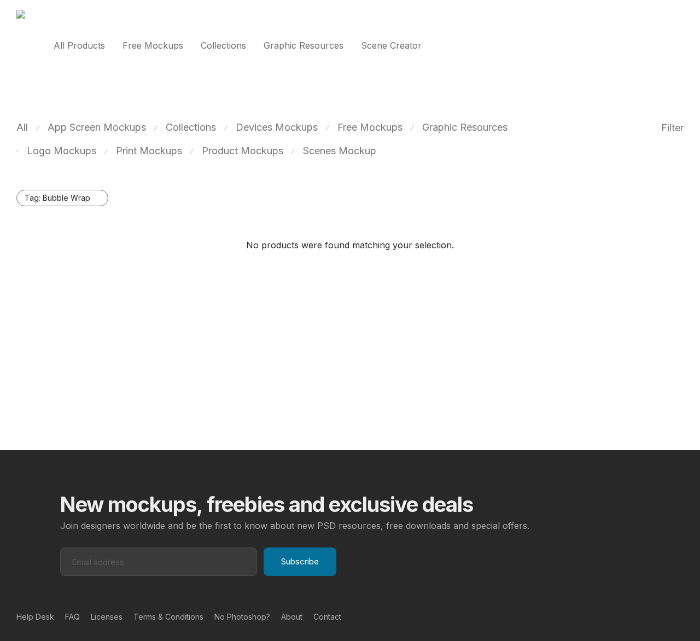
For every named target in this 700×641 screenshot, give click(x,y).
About (291, 616)
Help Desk (35, 616)
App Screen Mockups (97, 127)
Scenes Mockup (339, 150)
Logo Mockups (61, 150)
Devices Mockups (277, 127)
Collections (223, 45)
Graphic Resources (303, 45)
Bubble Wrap (57, 197)
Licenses (106, 616)
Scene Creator (391, 45)
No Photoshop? (242, 616)
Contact (327, 616)
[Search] (680, 45)
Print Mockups (149, 150)
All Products (79, 45)
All (22, 127)
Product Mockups (242, 150)
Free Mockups (152, 45)
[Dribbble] (680, 616)
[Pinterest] (662, 616)
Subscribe (300, 561)
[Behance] (645, 616)
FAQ (72, 616)
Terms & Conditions (168, 616)
